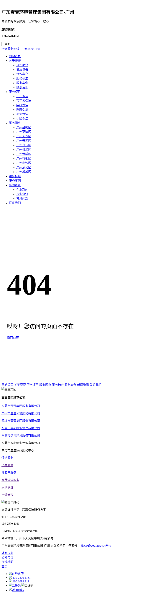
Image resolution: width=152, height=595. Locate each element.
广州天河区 (23, 140)
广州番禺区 (23, 149)
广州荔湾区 (23, 131)
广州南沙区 (23, 162)
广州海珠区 (23, 136)
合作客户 (22, 74)
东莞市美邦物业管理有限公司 (20, 428)
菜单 (7, 44)
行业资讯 (22, 194)
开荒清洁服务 (10, 480)
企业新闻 (22, 189)
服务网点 (15, 122)
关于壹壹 (15, 60)
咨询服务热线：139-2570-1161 (20, 48)
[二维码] (15, 585)
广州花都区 (23, 158)
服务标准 (22, 78)
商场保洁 (22, 114)
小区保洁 (22, 118)
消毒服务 (7, 465)
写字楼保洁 (23, 100)
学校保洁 (22, 105)
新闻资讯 (15, 185)
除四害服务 (8, 472)
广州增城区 (23, 171)
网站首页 (15, 56)
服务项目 (15, 91)
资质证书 (22, 69)
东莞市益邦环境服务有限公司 (20, 435)
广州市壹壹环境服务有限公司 (20, 413)
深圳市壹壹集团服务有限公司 (20, 420)
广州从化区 (23, 167)
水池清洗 (7, 487)
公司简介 (22, 65)
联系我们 (22, 87)
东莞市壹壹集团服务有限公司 (20, 406)
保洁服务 (7, 457)
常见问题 (22, 198)
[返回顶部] (16, 590)
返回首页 (13, 337)
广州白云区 (23, 145)
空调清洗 (7, 494)
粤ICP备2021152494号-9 (95, 545)
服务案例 (22, 82)
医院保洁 (22, 109)
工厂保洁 (22, 96)
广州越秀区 (23, 127)
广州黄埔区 (23, 154)
